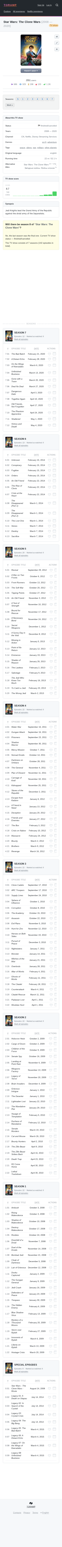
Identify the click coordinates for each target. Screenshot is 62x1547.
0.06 (7, 1429)
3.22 (7, 1005)
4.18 (7, 830)
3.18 (7, 984)
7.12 (7, 425)
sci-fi (44, 142)
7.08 (7, 399)
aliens (29, 147)
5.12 (7, 641)
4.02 (7, 732)
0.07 (7, 1437)
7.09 (7, 405)
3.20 (7, 994)
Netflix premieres (35, 11)
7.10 (7, 412)
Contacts (17, 1512)
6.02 (7, 465)
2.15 (7, 1130)
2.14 (7, 1122)
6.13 (7, 536)
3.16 (7, 971)
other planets (51, 147)
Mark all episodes (21, 339)
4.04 (7, 743)
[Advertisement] (31, 286)
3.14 (7, 960)
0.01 (7, 1388)
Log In (49, 5)
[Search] (58, 5)
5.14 (7, 655)
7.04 (7, 373)
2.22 (7, 1173)
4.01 (7, 727)
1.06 (7, 1241)
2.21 (7, 1165)
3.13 (7, 954)
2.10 (7, 1096)
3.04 (7, 901)
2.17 (7, 1141)
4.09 (7, 773)
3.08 (7, 923)
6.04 (7, 475)
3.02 (7, 890)
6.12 (7, 531)
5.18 (7, 680)
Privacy (27, 1512)
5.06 (7, 598)
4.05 (7, 750)
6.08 (7, 503)
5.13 (7, 649)
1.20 (7, 1339)
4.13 (7, 799)
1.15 (7, 1300)
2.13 (7, 1115)
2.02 (7, 1044)
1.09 (7, 1261)
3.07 (7, 918)
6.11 (7, 526)
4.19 (7, 836)
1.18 (7, 1322)
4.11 (7, 785)
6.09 (7, 513)
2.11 (7, 1101)
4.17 (7, 825)
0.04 (7, 1414)
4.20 (7, 841)
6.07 (7, 494)
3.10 (7, 935)
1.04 (7, 1229)
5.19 (7, 688)
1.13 (7, 1287)
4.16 (7, 819)
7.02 (7, 359)
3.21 (7, 1000)
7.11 (7, 419)
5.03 (7, 582)
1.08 (7, 1255)
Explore (7, 11)
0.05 (7, 1422)
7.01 (7, 354)
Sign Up (40, 5)
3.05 (7, 908)
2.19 (7, 1153)
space (22, 147)
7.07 (7, 392)
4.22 (7, 851)
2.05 (7, 1063)
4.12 (7, 792)
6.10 (7, 521)
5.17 (7, 673)
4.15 (7, 813)
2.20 (7, 1159)
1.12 (7, 1281)
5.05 (7, 593)
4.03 (7, 737)
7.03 (7, 365)
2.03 (7, 1050)
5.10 (7, 626)
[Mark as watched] (54, 353)
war (34, 147)
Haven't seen (30, 71)
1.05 (7, 1235)
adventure (52, 142)
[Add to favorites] (49, 354)
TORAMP (10, 5)
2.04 (7, 1056)
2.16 (7, 1136)
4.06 (7, 755)
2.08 (7, 1084)
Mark (9, 105)
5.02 (7, 576)
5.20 (7, 693)
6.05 (7, 481)
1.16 (7, 1306)
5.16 (7, 667)
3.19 (7, 989)
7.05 (7, 380)
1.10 (7, 1267)
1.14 (7, 1294)
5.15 (7, 661)
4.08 (7, 768)
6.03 (7, 470)
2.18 (7, 1146)
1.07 (7, 1249)
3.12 (7, 948)
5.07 (7, 604)
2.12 (7, 1108)
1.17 (7, 1314)
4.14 (7, 806)
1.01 (7, 1208)
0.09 (7, 1455)
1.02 (7, 1214)
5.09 (7, 619)
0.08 (7, 1445)
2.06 (7, 1070)
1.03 (7, 1221)
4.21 (7, 846)
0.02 (7, 1397)
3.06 (7, 913)
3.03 (7, 895)
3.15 (7, 966)
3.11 (7, 942)
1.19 (7, 1331)
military (40, 147)
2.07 (7, 1077)
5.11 (7, 634)
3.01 (7, 885)
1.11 (7, 1274)
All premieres (19, 11)
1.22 (7, 1352)
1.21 (7, 1346)
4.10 (7, 779)
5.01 (7, 570)
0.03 (7, 1406)
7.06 (7, 386)
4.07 (7, 761)
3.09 (7, 928)
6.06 (7, 487)
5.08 (7, 612)
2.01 (7, 1038)
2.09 (7, 1090)
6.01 (7, 460)
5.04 (7, 588)
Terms (35, 1512)
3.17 (7, 978)
